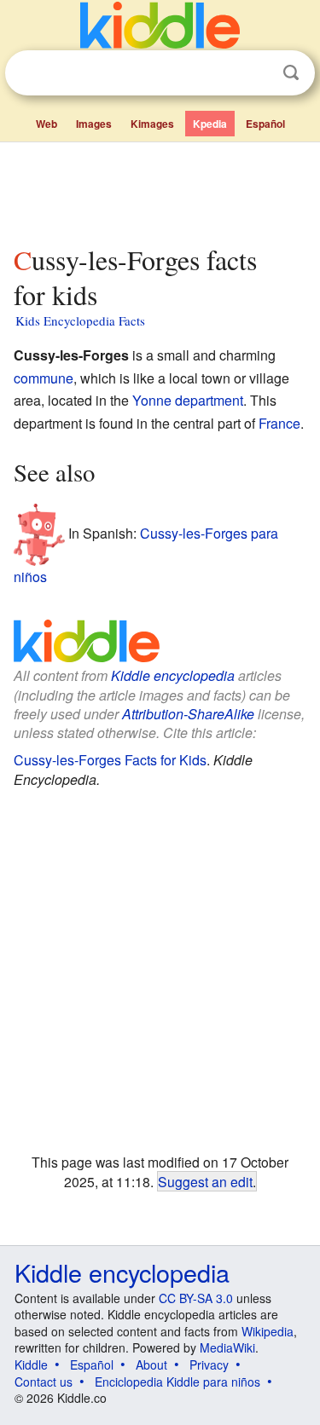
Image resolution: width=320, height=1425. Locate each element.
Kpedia (210, 123)
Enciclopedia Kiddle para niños (177, 1381)
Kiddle (31, 1364)
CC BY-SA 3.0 (196, 1298)
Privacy (209, 1364)
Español (265, 123)
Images (94, 123)
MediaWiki (227, 1347)
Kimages (152, 123)
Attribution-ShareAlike (188, 714)
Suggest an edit (205, 1181)
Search (291, 73)
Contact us (44, 1381)
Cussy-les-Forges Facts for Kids (110, 760)
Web (46, 123)
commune (43, 378)
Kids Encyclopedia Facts (80, 320)
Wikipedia (267, 1331)
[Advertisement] (160, 190)
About (151, 1364)
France (279, 423)
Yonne (152, 400)
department (209, 400)
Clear (256, 73)
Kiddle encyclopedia (173, 675)
